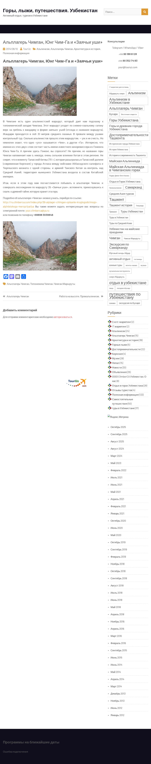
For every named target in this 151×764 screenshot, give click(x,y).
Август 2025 (117, 441)
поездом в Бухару (123, 288)
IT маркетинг (119, 326)
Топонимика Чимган (41, 283)
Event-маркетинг (121, 321)
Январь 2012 (117, 715)
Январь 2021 (117, 513)
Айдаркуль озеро (116, 93)
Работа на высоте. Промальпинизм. (79, 296)
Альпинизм (43, 48)
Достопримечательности (126, 349)
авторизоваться (63, 316)
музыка (143, 265)
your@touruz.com (127, 67)
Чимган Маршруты (64, 283)
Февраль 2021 (118, 506)
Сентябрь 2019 (119, 549)
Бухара (113, 113)
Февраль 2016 (118, 643)
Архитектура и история (87, 48)
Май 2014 (116, 671)
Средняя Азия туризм (121, 193)
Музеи (115, 358)
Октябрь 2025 (118, 426)
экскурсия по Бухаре (129, 303)
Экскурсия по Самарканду (119, 245)
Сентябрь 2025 (119, 434)
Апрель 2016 (117, 628)
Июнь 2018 (116, 599)
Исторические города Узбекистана (124, 144)
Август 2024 (117, 448)
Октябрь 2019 (118, 542)
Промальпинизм (115, 188)
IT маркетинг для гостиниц (118, 87)
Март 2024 (116, 455)
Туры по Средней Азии (120, 223)
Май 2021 (116, 491)
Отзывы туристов (122, 390)
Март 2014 (116, 686)
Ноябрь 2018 (117, 563)
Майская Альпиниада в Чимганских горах (126, 168)
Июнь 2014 (116, 664)
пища (111, 288)
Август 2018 (117, 585)
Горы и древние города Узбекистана (125, 127)
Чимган (114, 238)
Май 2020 (116, 534)
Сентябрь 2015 (119, 650)
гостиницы (138, 259)
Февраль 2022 (118, 470)
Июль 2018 (116, 592)
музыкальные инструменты (119, 271)
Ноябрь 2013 (117, 700)
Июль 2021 (116, 477)
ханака (112, 303)
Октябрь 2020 (118, 520)
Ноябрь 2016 (117, 621)
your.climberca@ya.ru (37, 210)
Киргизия (117, 353)
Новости (117, 367)
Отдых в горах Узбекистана (127, 385)
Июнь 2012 (116, 707)
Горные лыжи (119, 344)
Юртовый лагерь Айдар (119, 253)
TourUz (27, 48)
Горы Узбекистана (123, 120)
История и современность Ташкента (127, 155)
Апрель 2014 (117, 679)
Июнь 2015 (116, 657)
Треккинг (113, 212)
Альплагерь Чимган (62, 48)
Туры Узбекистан (132, 211)
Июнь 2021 (116, 484)
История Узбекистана (118, 149)
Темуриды (140, 206)
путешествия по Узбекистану (125, 296)
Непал (115, 362)
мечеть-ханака (131, 265)
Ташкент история (120, 205)
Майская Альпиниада (124, 161)
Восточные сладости (129, 114)
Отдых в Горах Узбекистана (124, 181)
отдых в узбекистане (127, 282)
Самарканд (133, 187)
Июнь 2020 (117, 527)
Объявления (119, 371)
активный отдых (119, 258)
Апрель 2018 (117, 614)
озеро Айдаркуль (116, 277)
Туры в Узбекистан (118, 217)
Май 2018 (116, 607)
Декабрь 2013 (118, 693)
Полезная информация (16, 53)
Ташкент (116, 199)
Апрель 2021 (117, 498)
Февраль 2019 (118, 556)
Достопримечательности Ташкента (128, 136)
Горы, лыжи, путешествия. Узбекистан (50, 10)
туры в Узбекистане (123, 408)
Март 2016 (116, 635)
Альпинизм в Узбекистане (119, 101)
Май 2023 (116, 462)
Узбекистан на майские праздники (124, 230)
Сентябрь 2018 (119, 578)
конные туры (115, 265)
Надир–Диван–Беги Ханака (119, 176)
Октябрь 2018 (118, 571)
